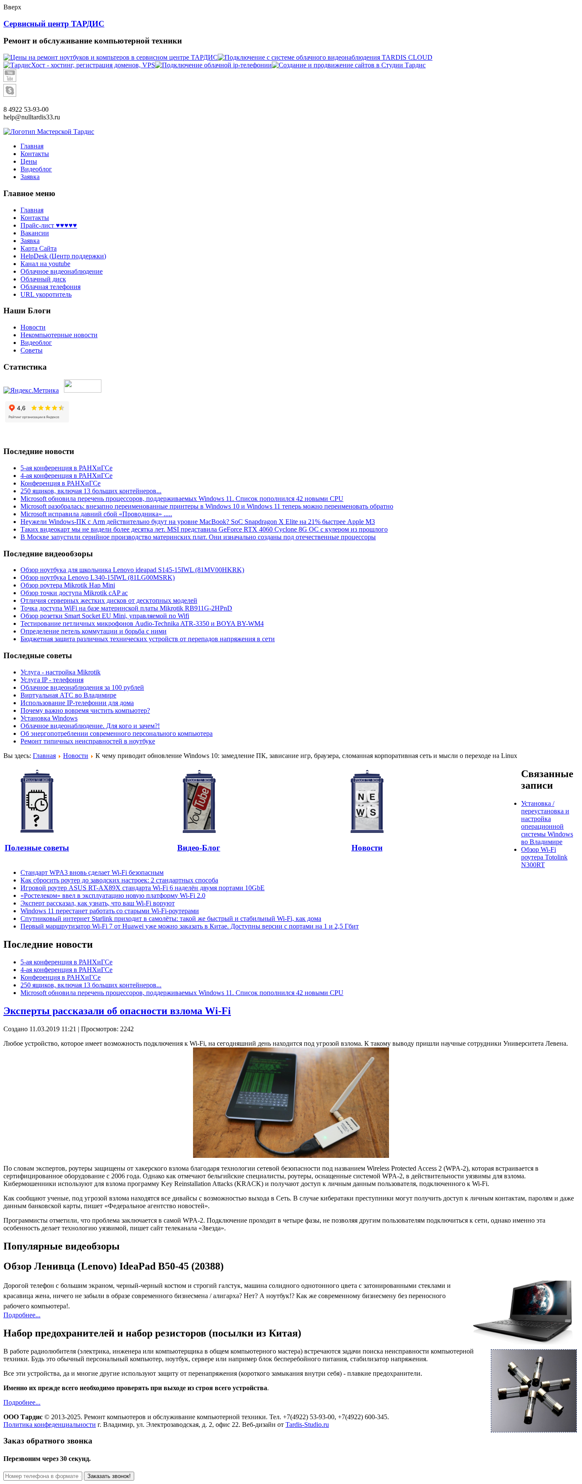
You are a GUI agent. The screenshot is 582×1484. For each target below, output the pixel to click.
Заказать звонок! (109, 1476)
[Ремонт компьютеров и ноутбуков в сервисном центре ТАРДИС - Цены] (110, 57)
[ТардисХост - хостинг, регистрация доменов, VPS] (79, 65)
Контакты (34, 217)
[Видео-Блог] (198, 801)
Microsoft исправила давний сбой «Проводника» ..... (96, 514)
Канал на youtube (45, 263)
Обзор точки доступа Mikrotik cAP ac (74, 592)
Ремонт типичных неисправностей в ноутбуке (87, 741)
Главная (31, 210)
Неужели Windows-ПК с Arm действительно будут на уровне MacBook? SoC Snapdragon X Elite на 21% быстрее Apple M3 (197, 521)
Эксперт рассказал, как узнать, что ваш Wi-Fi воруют (97, 903)
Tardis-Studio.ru (307, 1424)
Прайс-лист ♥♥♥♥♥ (48, 225)
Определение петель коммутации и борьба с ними (93, 631)
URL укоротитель (46, 294)
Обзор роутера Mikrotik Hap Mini (67, 585)
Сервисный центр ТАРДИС (53, 23)
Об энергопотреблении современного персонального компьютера (116, 733)
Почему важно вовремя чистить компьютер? (85, 710)
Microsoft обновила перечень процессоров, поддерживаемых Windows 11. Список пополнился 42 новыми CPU (181, 498)
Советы (31, 350)
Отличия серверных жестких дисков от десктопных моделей (108, 600)
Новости (33, 327)
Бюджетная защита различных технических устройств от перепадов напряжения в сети (147, 638)
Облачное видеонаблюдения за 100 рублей (82, 687)
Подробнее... (21, 1315)
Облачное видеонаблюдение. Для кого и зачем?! (90, 725)
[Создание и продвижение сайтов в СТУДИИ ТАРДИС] (349, 65)
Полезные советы (37, 847)
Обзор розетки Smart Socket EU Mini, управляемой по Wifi (104, 615)
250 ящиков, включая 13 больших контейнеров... (90, 491)
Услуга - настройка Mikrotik (60, 672)
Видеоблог (36, 342)
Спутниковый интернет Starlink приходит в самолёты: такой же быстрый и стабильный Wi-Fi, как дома (170, 918)
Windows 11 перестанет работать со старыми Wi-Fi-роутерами (109, 910)
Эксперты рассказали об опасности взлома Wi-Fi (117, 1010)
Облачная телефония (50, 286)
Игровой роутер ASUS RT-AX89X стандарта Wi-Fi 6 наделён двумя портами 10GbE (142, 887)
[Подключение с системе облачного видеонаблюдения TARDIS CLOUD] (325, 57)
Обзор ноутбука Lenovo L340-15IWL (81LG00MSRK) (97, 577)
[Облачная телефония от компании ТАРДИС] (213, 65)
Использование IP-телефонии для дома (77, 702)
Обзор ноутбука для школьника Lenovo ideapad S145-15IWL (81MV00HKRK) (132, 569)
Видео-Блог (198, 847)
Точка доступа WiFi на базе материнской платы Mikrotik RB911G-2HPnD (126, 608)
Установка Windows (49, 718)
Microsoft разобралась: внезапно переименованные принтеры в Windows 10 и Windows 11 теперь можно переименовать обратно (206, 506)
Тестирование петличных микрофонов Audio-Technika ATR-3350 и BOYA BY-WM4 (142, 623)
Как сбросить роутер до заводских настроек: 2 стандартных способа (119, 880)
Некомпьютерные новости (59, 334)
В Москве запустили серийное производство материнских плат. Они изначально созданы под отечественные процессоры (198, 537)
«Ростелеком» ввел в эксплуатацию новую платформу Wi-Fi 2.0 (112, 895)
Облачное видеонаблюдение (61, 271)
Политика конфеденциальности (49, 1424)
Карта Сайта (38, 248)
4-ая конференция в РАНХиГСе (66, 475)
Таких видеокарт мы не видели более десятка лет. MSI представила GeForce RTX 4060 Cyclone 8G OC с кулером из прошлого (204, 529)
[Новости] (367, 801)
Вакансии (34, 233)
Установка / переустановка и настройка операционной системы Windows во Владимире (547, 822)
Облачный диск (43, 279)
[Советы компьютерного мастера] (37, 801)
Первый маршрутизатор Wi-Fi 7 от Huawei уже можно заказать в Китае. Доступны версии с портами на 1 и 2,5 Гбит (189, 926)
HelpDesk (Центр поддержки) (63, 256)
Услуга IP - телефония (52, 679)
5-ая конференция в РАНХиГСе (66, 468)
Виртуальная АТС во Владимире (68, 695)
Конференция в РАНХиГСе (60, 483)
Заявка (30, 240)
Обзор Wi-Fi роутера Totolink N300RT (544, 857)
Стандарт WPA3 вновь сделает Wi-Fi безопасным (92, 872)
